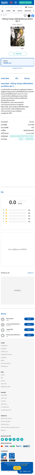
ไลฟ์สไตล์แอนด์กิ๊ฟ (5, 387)
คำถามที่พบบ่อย (5, 407)
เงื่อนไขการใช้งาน (5, 424)
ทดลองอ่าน (19, 54)
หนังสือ (8, 10)
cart (16, 2)
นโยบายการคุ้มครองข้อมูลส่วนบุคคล (10, 427)
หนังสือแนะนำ (4, 352)
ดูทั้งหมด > (31, 273)
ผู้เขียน (2, 360)
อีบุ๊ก (14, 10)
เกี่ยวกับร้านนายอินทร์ (6, 418)
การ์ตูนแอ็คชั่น (29, 139)
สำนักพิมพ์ (3, 357)
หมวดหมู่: (4, 139)
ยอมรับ (17, 468)
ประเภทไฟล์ (4, 127)
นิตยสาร (20, 10)
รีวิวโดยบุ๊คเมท (4, 366)
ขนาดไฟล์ (4, 125)
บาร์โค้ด (3, 130)
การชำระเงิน (4, 398)
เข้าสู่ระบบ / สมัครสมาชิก (25, 2)
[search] (2, 7)
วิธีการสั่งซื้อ (4, 395)
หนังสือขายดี (4, 346)
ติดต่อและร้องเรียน (5, 421)
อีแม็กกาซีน (28, 10)
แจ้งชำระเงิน (4, 404)
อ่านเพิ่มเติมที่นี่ (24, 465)
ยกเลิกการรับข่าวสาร (6, 410)
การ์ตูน (21, 139)
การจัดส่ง (3, 401)
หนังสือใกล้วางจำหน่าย (6, 354)
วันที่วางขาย (5, 133)
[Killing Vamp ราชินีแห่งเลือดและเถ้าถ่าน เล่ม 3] (29, 15)
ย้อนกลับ (5, 15)
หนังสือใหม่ (3, 349)
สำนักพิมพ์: (4, 136)
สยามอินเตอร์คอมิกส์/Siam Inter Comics (21, 136)
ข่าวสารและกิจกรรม (6, 363)
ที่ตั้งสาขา (3, 430)
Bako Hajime (17, 24)
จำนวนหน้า (4, 122)
